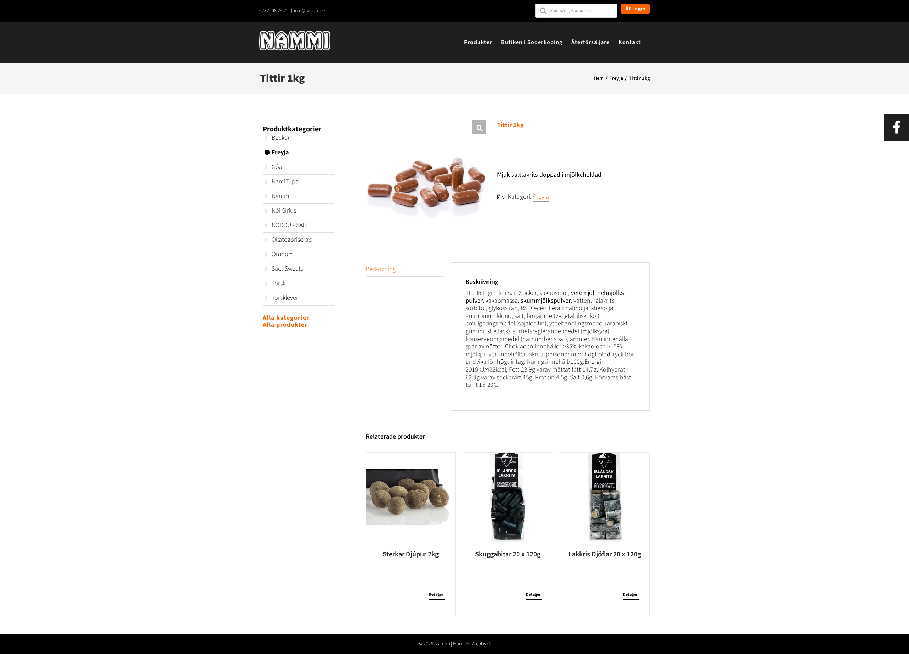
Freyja (541, 196)
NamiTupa (285, 181)
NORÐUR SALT (290, 225)
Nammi (281, 196)
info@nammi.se (309, 10)
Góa (277, 167)
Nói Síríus (284, 210)
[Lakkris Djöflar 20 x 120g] (604, 497)
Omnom (283, 254)
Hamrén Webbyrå (472, 644)
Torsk (278, 283)
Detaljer (436, 595)
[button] (479, 127)
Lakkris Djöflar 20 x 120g (604, 554)
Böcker (281, 137)
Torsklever (285, 297)
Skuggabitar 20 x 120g (507, 554)
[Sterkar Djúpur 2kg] (410, 497)
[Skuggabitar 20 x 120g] (507, 497)
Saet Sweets (287, 268)
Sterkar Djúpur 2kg (411, 554)
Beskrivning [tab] (381, 269)
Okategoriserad (292, 239)
